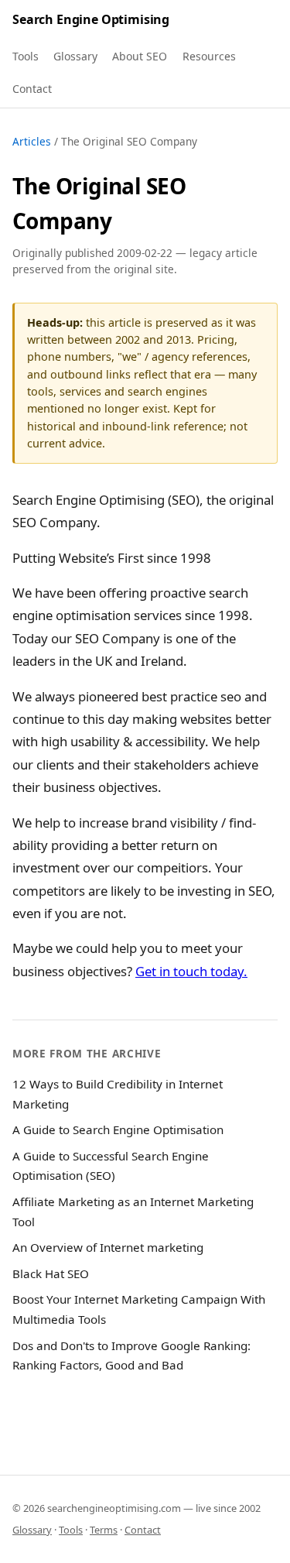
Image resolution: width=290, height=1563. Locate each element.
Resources (209, 56)
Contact (32, 88)
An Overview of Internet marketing (107, 1247)
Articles (31, 141)
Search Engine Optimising (90, 19)
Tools (25, 56)
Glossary (75, 56)
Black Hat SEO (50, 1273)
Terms (104, 1530)
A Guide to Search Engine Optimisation (117, 1129)
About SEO (139, 56)
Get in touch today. (191, 971)
